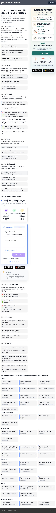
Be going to (9, 409)
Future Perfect (25, 403)
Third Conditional (45, 432)
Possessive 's (6, 455)
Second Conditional (8, 432)
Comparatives (25, 417)
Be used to (17, 132)
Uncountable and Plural (45, 503)
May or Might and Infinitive (26, 488)
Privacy (52, 510)
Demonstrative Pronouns (45, 448)
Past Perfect (46, 388)
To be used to (25, 479)
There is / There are (9, 470)
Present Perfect (44, 382)
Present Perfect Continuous (46, 396)
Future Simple (6, 382)
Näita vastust (19, 255)
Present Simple (25, 382)
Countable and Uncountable (9, 503)
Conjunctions (25, 463)
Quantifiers (27, 447)
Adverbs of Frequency (9, 423)
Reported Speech (45, 463)
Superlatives (9, 416)
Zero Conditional (7, 439)
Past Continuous (7, 396)
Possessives (28, 454)
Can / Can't (9, 494)
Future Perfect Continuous (46, 403)
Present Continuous (9, 389)
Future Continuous (8, 403)
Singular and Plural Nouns (26, 503)
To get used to (44, 479)
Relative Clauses (7, 463)
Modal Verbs (46, 487)
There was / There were (26, 470)
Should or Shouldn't (9, 488)
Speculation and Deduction (27, 494)
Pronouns (45, 454)
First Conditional (26, 432)
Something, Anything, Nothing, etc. (9, 448)
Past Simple (27, 388)
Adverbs (45, 416)
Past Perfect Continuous (27, 396)
